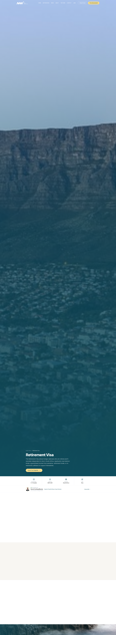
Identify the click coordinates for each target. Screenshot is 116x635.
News (52, 2)
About (57, 2)
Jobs (74, 2)
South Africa (28, 450)
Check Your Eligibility (33, 470)
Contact (69, 2)
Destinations (46, 2)
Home (39, 2)
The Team (63, 2)
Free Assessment (94, 2)
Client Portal (82, 2)
